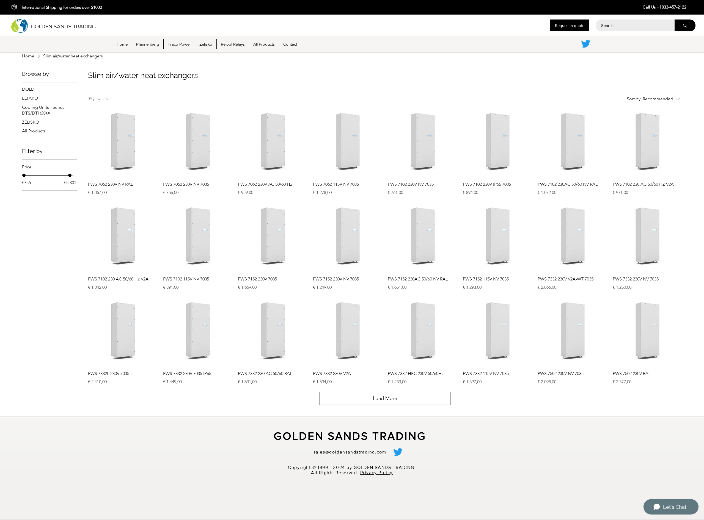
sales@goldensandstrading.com (350, 452)
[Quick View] (123, 141)
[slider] (24, 175)
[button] (569, 25)
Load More (385, 398)
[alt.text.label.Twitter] (585, 43)
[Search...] (685, 25)
